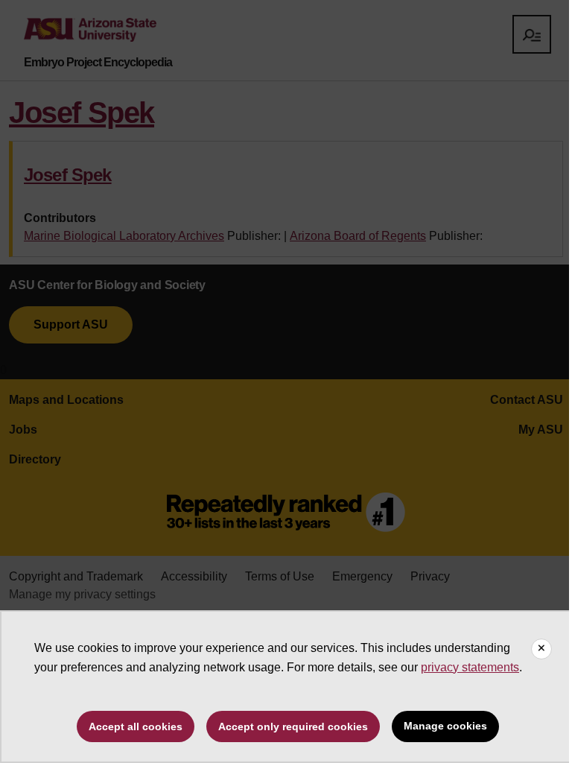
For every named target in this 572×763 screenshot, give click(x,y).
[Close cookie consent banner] (541, 649)
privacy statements (470, 667)
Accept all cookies (135, 726)
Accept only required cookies (293, 726)
